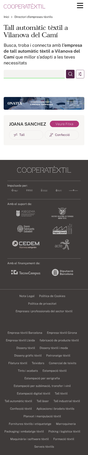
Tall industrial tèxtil (67, 401)
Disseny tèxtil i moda (54, 348)
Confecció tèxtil (21, 408)
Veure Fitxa (64, 124)
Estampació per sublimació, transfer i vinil (42, 386)
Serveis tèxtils (44, 446)
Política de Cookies (52, 296)
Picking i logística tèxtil (64, 431)
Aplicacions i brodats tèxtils (55, 408)
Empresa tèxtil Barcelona (25, 333)
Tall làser (43, 401)
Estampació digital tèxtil (33, 393)
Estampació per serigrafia (42, 378)
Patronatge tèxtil (58, 355)
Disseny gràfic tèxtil (28, 355)
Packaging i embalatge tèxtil (24, 431)
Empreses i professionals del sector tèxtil (44, 311)
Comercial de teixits (62, 363)
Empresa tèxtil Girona (62, 333)
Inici (6, 17)
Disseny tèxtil (25, 348)
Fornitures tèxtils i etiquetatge (30, 424)
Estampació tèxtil (54, 370)
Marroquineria (66, 424)
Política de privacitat (42, 303)
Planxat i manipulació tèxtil (42, 416)
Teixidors (38, 363)
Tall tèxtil (61, 393)
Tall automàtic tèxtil (18, 401)
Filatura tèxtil (17, 363)
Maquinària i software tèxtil (29, 439)
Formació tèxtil (63, 439)
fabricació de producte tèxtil (59, 340)
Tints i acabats (28, 370)
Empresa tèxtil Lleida (20, 340)
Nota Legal (26, 296)
